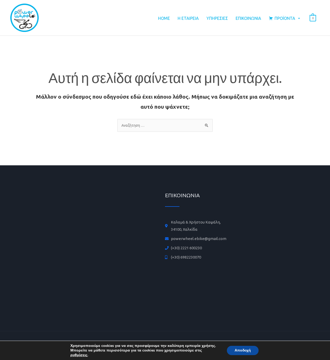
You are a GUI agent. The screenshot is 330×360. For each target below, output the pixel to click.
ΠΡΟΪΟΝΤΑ (285, 18)
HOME (164, 18)
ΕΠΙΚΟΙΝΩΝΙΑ (248, 18)
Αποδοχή (243, 350)
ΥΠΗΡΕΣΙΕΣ (217, 18)
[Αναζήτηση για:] (165, 125)
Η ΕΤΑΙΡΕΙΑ (188, 18)
